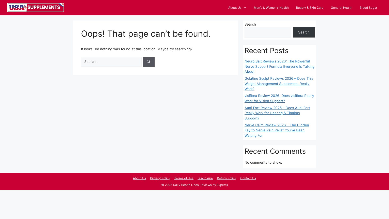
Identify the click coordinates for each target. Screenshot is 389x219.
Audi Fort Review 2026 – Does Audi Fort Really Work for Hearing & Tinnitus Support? (277, 113)
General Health (341, 8)
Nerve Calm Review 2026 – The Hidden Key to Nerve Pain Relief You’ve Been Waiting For (277, 130)
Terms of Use (183, 178)
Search (250, 24)
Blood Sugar (368, 8)
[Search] (149, 62)
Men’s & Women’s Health (271, 8)
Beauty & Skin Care (310, 8)
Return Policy (226, 178)
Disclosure (205, 178)
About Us (235, 8)
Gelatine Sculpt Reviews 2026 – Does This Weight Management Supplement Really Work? (279, 83)
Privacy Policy (160, 178)
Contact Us (248, 178)
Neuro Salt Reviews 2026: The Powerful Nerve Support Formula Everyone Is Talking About (279, 66)
